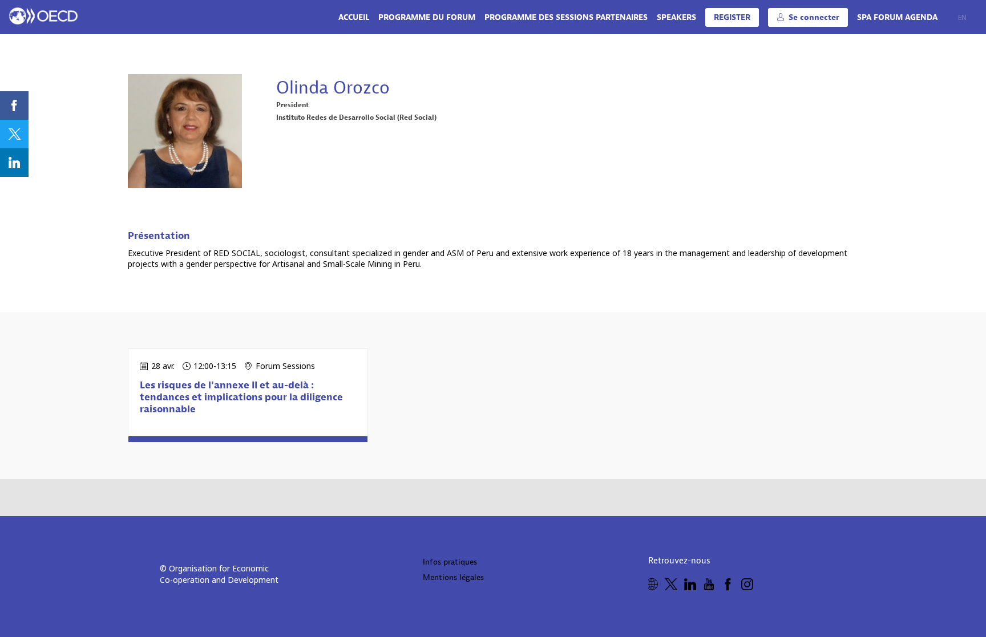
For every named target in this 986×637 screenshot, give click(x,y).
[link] (353, 17)
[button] (732, 17)
